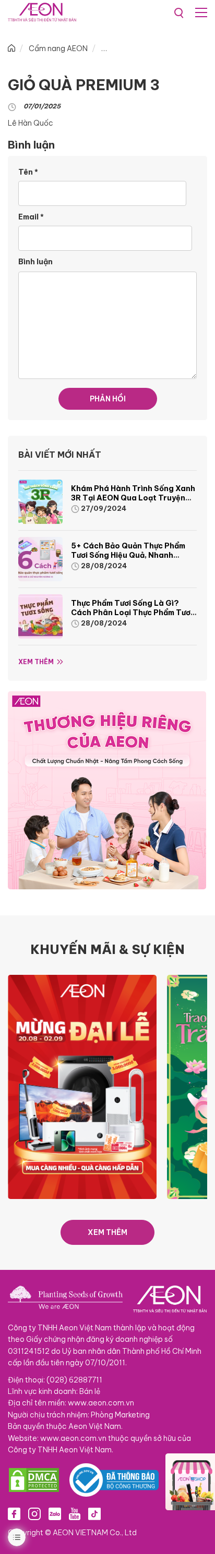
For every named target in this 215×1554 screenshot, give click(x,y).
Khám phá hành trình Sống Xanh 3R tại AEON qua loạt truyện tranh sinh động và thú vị (133, 498)
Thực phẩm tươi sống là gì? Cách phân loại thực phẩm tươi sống (132, 612)
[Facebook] (14, 1513)
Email (31, 217)
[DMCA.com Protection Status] (34, 1480)
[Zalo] (55, 1513)
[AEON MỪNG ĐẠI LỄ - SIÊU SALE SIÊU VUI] (82, 1086)
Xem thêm (36, 662)
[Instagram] (34, 1513)
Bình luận (35, 261)
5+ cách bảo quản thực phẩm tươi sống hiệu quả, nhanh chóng (128, 555)
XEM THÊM (107, 1232)
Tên (28, 172)
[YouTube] (74, 1513)
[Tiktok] (94, 1513)
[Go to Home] (11, 48)
